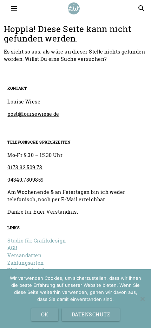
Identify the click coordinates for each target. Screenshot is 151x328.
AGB (12, 248)
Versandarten (24, 255)
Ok (44, 314)
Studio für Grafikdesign (36, 240)
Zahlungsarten (25, 262)
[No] (142, 298)
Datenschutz (91, 314)
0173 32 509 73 (24, 167)
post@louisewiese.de (33, 114)
